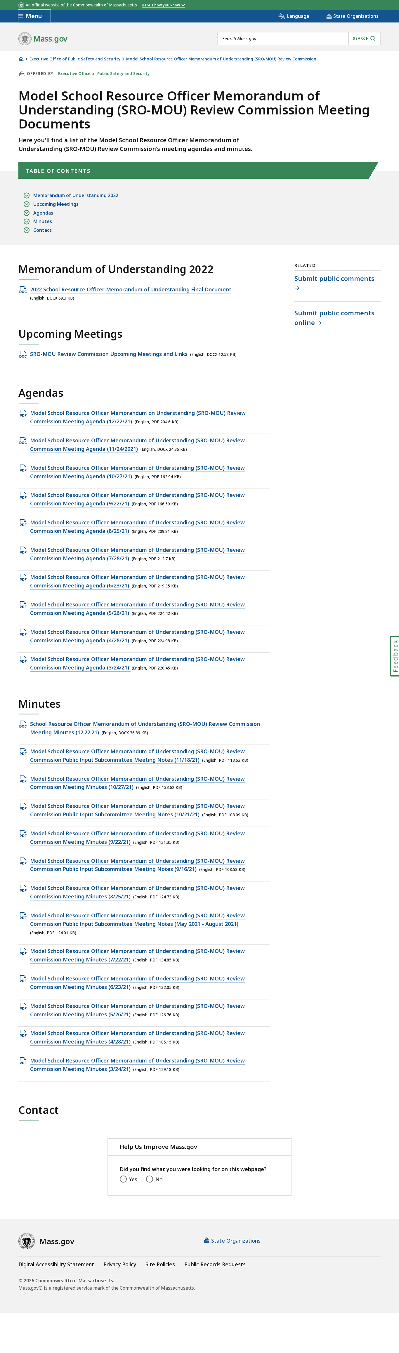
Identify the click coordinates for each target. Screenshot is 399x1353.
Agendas (43, 213)
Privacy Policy (119, 1264)
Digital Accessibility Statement (56, 1264)
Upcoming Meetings (56, 204)
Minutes (42, 221)
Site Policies (160, 1264)
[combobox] (299, 38)
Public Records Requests (215, 1264)
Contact (42, 230)
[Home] (21, 59)
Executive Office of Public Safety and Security (75, 59)
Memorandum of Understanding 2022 (75, 195)
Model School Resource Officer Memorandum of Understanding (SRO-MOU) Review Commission (221, 59)
